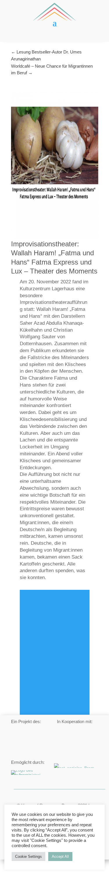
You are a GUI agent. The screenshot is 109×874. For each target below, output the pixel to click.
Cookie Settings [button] (28, 856)
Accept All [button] (60, 856)
